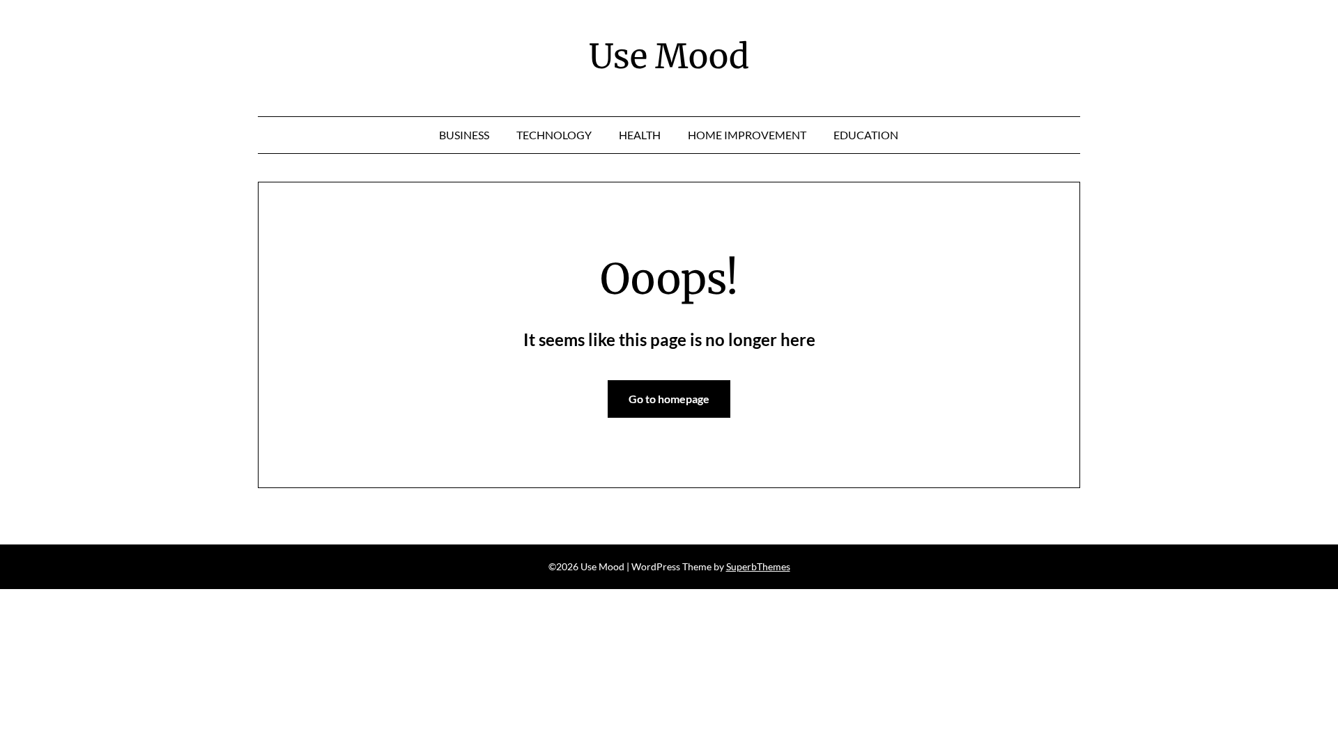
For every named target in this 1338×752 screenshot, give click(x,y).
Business (464, 134)
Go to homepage (669, 398)
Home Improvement (747, 134)
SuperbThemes (758, 566)
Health (640, 134)
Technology (554, 134)
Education (865, 134)
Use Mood (669, 56)
